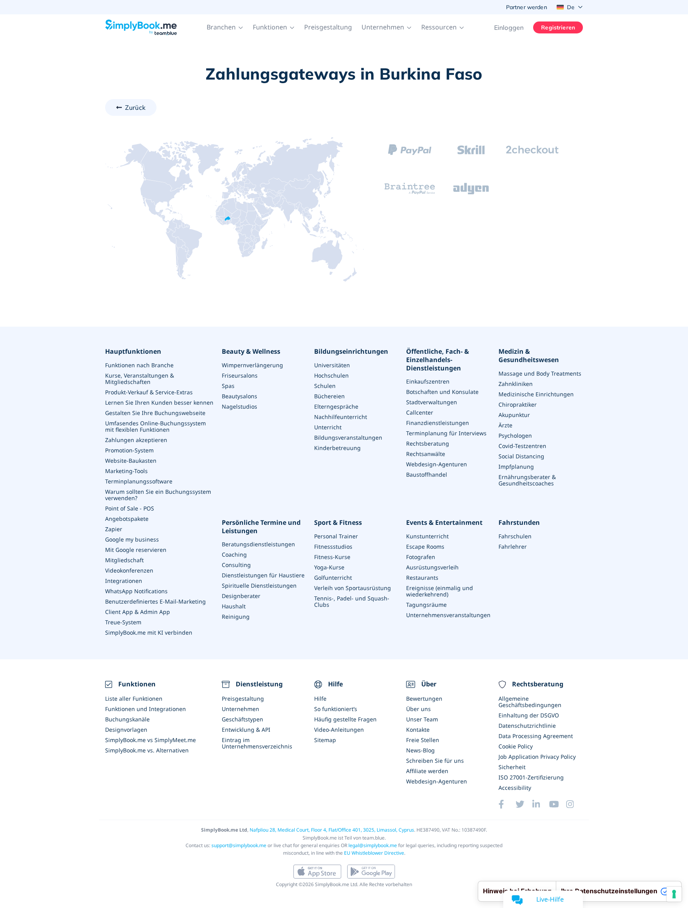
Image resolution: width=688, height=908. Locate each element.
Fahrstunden (519, 522)
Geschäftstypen (242, 719)
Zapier (113, 529)
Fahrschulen (515, 536)
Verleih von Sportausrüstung (352, 588)
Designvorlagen (126, 729)
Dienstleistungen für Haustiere (263, 575)
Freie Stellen (422, 740)
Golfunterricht (333, 577)
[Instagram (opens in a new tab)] (574, 804)
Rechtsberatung (427, 443)
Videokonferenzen (129, 570)
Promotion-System (129, 450)
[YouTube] (557, 804)
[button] (225, 27)
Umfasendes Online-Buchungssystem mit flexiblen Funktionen (155, 426)
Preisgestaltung (328, 27)
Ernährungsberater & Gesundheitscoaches (527, 480)
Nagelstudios (239, 406)
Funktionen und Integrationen (145, 709)
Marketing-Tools (126, 471)
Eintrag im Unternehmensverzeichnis (257, 743)
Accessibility (514, 787)
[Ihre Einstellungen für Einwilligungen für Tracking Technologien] (674, 894)
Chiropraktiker (517, 404)
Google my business (132, 539)
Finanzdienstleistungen (437, 423)
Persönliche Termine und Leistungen (261, 526)
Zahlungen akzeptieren (136, 440)
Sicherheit (512, 767)
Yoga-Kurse (329, 567)
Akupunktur (514, 415)
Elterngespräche (336, 406)
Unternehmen (240, 709)
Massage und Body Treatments (539, 373)
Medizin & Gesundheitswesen (528, 355)
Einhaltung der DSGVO (528, 715)
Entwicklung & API (246, 729)
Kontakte (418, 729)
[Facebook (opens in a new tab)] (506, 804)
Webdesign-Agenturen (436, 464)
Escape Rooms (425, 546)
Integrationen (123, 581)
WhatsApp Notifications (136, 591)
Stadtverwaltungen (431, 402)
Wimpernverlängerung (252, 365)
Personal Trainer (336, 536)
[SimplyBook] (141, 27)
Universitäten (332, 365)
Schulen (325, 386)
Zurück (135, 107)
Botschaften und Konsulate (442, 392)
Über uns (418, 709)
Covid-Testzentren (522, 446)
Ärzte (505, 425)
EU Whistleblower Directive (374, 853)
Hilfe (320, 698)
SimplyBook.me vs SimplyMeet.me (150, 740)
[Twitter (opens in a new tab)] (524, 804)
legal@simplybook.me (372, 845)
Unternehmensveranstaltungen (448, 615)
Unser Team (422, 719)
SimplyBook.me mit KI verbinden (148, 632)
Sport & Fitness (338, 522)
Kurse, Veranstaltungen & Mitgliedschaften (139, 379)
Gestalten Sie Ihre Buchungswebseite (155, 413)
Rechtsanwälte (425, 454)
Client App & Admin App (137, 612)
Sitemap (325, 740)
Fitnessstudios (333, 546)
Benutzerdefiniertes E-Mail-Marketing (155, 601)
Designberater (241, 596)
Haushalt (234, 606)
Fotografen (420, 557)
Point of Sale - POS (129, 508)
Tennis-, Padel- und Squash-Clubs (351, 601)
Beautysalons (239, 396)
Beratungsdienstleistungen (258, 544)
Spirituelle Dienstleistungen (259, 585)
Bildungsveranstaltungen (348, 437)
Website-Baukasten (130, 460)
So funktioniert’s (335, 709)
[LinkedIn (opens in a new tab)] (540, 804)
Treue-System (123, 622)
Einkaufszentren (428, 381)
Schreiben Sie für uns (435, 760)
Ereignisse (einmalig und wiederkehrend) (439, 591)
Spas (228, 386)
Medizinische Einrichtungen (536, 394)
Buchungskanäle (127, 719)
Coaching (234, 554)
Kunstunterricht (427, 536)
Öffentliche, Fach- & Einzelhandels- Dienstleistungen (437, 359)
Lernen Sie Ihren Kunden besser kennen (159, 402)
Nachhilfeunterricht (340, 417)
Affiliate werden (427, 771)
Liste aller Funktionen (133, 698)
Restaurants (422, 577)
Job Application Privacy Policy (537, 756)
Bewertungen (424, 698)
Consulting (236, 565)
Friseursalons (240, 375)
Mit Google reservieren (135, 549)
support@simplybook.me (238, 845)
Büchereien (329, 396)
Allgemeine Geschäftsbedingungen (529, 702)
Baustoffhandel (426, 474)
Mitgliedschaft (124, 560)
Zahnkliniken (515, 384)
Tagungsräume (426, 604)
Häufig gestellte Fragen (345, 719)
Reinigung (236, 616)
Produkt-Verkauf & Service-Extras (149, 392)
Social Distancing (521, 456)
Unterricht (328, 427)
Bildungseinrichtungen (351, 351)
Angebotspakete (127, 518)
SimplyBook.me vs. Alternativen (147, 750)
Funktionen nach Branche (139, 365)
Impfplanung (516, 466)
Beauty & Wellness (251, 351)
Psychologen (515, 435)
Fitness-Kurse (332, 557)
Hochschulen (331, 375)
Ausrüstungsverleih (432, 567)
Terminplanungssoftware (138, 481)
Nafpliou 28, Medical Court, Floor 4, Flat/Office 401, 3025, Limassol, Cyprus (332, 829)
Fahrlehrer (512, 546)
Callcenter (419, 412)
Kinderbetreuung (337, 448)
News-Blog (420, 750)
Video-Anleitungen (339, 729)
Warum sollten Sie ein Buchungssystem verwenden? (158, 495)
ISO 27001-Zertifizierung (531, 777)
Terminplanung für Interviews (446, 433)
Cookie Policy (515, 746)
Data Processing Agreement (535, 736)
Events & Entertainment (444, 522)
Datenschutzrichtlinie (527, 725)
